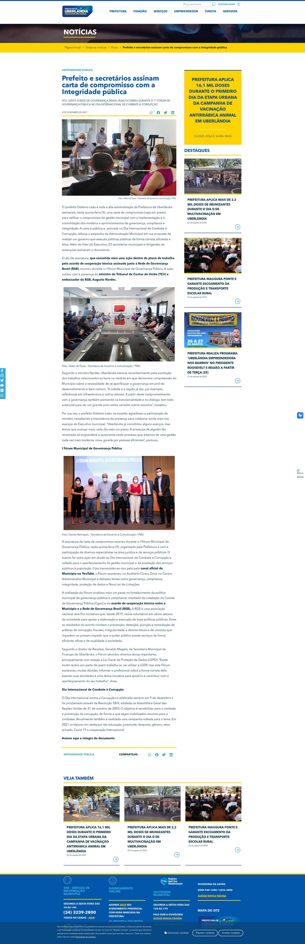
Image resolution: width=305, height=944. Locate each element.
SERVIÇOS (160, 11)
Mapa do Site (208, 910)
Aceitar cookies (231, 933)
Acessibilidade (226, 4)
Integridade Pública (78, 70)
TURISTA (210, 11)
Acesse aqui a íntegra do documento (88, 738)
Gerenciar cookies (178, 933)
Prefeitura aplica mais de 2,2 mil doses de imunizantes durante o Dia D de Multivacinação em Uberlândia (211, 209)
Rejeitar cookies (205, 933)
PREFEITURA (118, 11)
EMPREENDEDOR (186, 11)
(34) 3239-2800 (80, 913)
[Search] (213, 4)
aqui (91, 918)
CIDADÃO (140, 11)
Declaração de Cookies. (85, 937)
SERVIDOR (230, 11)
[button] (151, 113)
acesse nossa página (167, 918)
